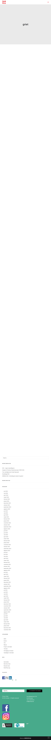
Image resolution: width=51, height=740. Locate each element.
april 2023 (6, 558)
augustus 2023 (7, 550)
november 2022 (7, 564)
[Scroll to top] (49, 737)
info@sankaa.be (30, 701)
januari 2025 (6, 521)
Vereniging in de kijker (8, 650)
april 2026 (6, 495)
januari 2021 (6, 602)
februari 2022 (7, 578)
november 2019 (7, 629)
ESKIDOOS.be (27, 738)
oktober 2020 (7, 608)
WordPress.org (7, 667)
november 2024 (7, 522)
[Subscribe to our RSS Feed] (13, 680)
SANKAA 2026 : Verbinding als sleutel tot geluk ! (12, 476)
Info (5, 642)
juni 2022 (6, 572)
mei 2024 (6, 534)
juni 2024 (6, 532)
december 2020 (7, 604)
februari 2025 (7, 519)
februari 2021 (7, 600)
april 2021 (6, 596)
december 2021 (7, 582)
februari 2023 (7, 562)
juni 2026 (6, 491)
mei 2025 (6, 513)
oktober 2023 (7, 546)
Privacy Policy (5, 696)
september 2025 (7, 507)
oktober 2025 (7, 505)
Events (5, 640)
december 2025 (7, 503)
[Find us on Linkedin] (10, 677)
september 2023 (7, 548)
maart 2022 (6, 576)
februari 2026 (7, 499)
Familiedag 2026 (5, 474)
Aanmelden (6, 662)
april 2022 (6, 574)
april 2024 (6, 536)
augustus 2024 (7, 528)
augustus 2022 (7, 570)
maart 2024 (6, 538)
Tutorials (6, 648)
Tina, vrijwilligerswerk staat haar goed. (10, 472)
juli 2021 (5, 590)
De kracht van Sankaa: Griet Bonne (13, 99)
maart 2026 (6, 497)
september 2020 (7, 610)
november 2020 (7, 606)
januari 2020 (6, 625)
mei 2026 (6, 493)
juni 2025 (6, 511)
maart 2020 (6, 621)
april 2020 (6, 619)
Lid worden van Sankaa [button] (35, 690)
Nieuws (5, 644)
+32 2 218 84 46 (30, 699)
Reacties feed (7, 665)
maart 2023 (6, 560)
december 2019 (7, 627)
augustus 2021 (7, 588)
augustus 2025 (7, 509)
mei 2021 (6, 594)
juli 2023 (5, 552)
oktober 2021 (7, 584)
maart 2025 (6, 517)
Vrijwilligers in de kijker (9, 652)
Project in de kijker (8, 646)
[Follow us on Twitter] (7, 677)
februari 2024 (7, 540)
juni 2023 (6, 554)
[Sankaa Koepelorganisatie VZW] (4, 2)
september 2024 (7, 526)
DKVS (5, 638)
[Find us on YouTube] (16, 680)
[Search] (25, 458)
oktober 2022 (7, 566)
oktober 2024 (7, 524)
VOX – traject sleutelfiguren (8, 468)
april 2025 (6, 515)
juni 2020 (6, 615)
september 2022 (7, 568)
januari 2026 (6, 501)
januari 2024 (6, 542)
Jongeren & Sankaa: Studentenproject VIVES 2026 (13, 470)
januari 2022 (6, 580)
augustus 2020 (7, 612)
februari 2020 (7, 623)
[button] (48, 2)
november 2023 (7, 544)
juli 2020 (5, 613)
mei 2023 (6, 556)
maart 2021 (6, 598)
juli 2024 (5, 530)
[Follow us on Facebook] (3, 677)
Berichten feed (7, 663)
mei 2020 (6, 617)
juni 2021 (6, 592)
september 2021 (7, 586)
